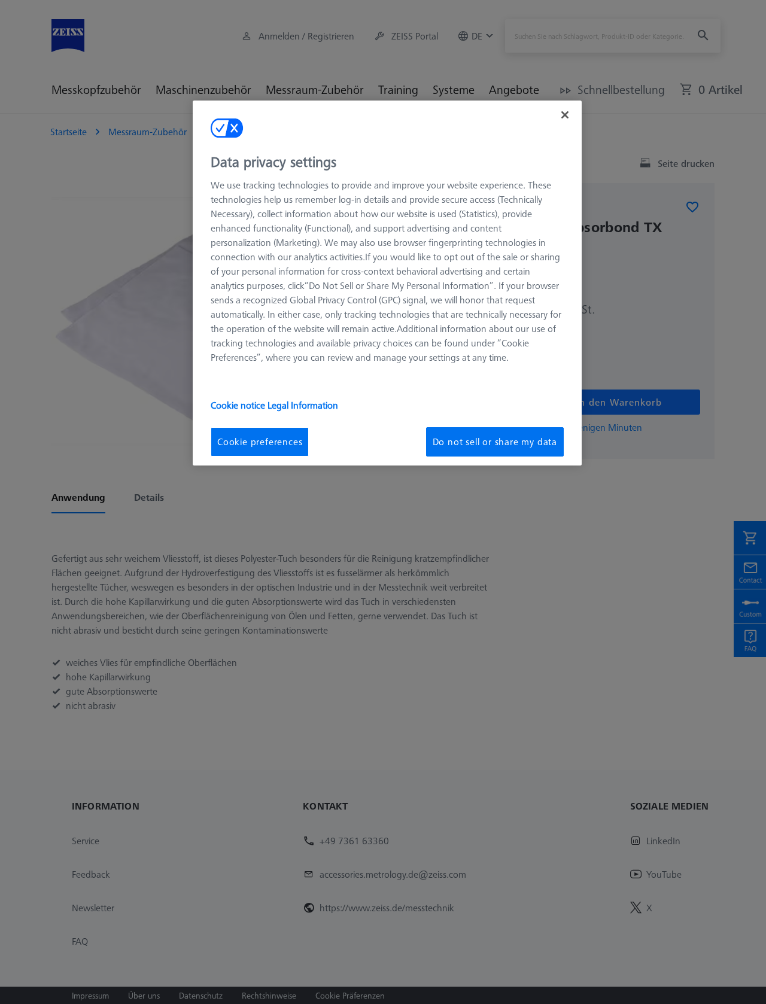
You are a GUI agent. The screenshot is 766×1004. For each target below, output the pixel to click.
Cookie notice (239, 405)
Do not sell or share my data (495, 441)
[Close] (565, 115)
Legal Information (303, 405)
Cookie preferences (259, 441)
